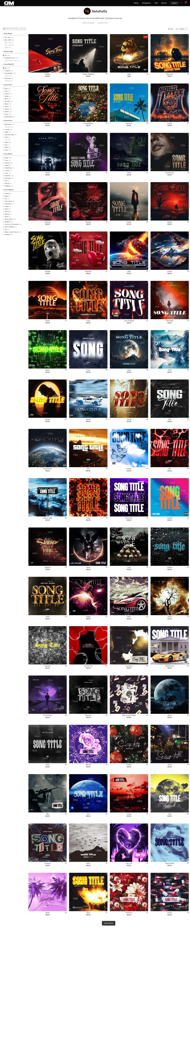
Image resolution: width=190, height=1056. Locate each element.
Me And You (88, 666)
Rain (129, 617)
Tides (129, 173)
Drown (169, 567)
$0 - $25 (7, 37)
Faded (129, 222)
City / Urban (8, 201)
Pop (6, 145)
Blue (6, 99)
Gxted (48, 173)
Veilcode (48, 222)
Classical (7, 127)
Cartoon (7, 76)
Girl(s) (7, 206)
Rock (6, 150)
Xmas (170, 765)
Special (88, 765)
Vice (88, 469)
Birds (88, 863)
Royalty (88, 222)
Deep (170, 617)
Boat (6, 196)
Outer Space (9, 219)
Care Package (129, 321)
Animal (7, 193)
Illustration (8, 78)
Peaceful (7, 175)
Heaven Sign (47, 518)
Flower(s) (8, 204)
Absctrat (47, 666)
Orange (7, 101)
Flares (169, 123)
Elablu (129, 469)
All (5, 55)
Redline (47, 74)
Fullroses (129, 913)
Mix (169, 469)
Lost (128, 567)
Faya (88, 321)
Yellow (7, 109)
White (6, 96)
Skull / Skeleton (9, 227)
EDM (6, 132)
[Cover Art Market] (7, 3)
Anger (7, 157)
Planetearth (48, 469)
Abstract (7, 81)
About (164, 3)
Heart (6, 209)
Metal (6, 142)
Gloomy (7, 163)
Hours (88, 567)
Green (7, 106)
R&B (6, 147)
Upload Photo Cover (11, 60)
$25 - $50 (8, 40)
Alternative (8, 124)
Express (47, 567)
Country (7, 129)
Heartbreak (8, 168)
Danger (47, 419)
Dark (47, 765)
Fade (88, 370)
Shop (136, 3)
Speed (88, 419)
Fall (169, 814)
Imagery (7, 70)
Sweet (47, 321)
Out (88, 814)
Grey (6, 114)
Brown (7, 111)
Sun (6, 229)
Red (6, 88)
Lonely (7, 170)
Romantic (8, 178)
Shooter (47, 271)
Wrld (129, 271)
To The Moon (47, 715)
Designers (146, 3)
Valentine (88, 271)
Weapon (7, 234)
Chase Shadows (88, 74)
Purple (7, 93)
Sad (6, 181)
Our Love (129, 863)
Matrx (47, 370)
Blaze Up (169, 74)
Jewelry (7, 211)
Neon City (129, 518)
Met (169, 419)
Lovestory (129, 666)
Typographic (9, 73)
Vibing (129, 419)
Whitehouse (169, 666)
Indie (6, 137)
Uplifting (7, 186)
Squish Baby (169, 863)
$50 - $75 (8, 42)
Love (6, 173)
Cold (169, 370)
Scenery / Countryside (12, 224)
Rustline (47, 123)
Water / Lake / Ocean (11, 232)
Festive (129, 765)
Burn (88, 913)
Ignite (88, 173)
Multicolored (8, 117)
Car (6, 198)
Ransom (88, 715)
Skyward (129, 123)
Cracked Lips (169, 173)
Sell (156, 3)
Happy (7, 165)
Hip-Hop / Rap (9, 134)
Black (6, 104)
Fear (6, 160)
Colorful (169, 518)
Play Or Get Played (129, 715)
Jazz (6, 140)
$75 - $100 (8, 45)
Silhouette (169, 321)
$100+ (7, 47)
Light (129, 74)
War (47, 814)
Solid (47, 617)
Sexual (7, 183)
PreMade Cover (10, 58)
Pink (6, 91)
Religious (8, 221)
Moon (6, 216)
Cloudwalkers (88, 123)
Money (7, 214)
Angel (88, 617)
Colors (169, 271)
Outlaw (169, 222)
